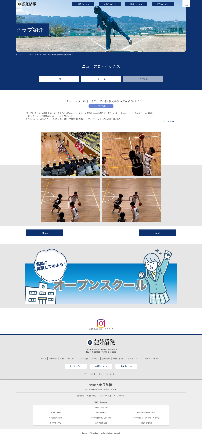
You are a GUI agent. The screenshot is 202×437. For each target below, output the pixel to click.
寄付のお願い (162, 4)
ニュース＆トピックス (152, 358)
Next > (157, 233)
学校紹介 (53, 358)
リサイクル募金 (105, 396)
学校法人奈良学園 (101, 407)
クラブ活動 (143, 79)
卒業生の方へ (136, 4)
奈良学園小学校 (55, 423)
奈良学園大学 (101, 413)
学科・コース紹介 (67, 358)
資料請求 (106, 358)
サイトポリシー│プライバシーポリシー (101, 374)
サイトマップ (133, 358)
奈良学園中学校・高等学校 (101, 418)
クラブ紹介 (83, 358)
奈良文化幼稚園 (146, 423)
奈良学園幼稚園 (101, 423)
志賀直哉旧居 (56, 413)
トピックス (101, 79)
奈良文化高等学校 (55, 418)
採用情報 (80, 396)
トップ (18, 55)
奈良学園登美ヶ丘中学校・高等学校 (146, 418)
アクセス (95, 358)
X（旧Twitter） (119, 396)
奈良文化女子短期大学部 (146, 413)
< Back (45, 233)
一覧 (59, 79)
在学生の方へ (110, 4)
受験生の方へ (83, 4)
